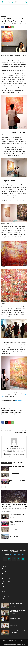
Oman (16, 412)
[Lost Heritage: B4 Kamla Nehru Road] (5, 468)
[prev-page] (2, 487)
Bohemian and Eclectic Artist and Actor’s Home (21, 431)
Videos (3, 599)
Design (3, 568)
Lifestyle (4, 589)
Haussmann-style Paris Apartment (18, 528)
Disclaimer (17, 640)
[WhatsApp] (12, 27)
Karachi (20, 410)
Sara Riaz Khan (19, 400)
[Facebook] (2, 27)
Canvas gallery (8, 408)
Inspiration (7, 14)
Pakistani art (4, 413)
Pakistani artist (11, 413)
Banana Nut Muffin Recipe (7, 430)
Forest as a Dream (16, 408)
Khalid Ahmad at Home (15, 624)
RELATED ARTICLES (6, 462)
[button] (2, 2)
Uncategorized (5, 596)
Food (3, 583)
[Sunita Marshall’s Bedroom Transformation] (5, 605)
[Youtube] (23, 559)
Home (2, 14)
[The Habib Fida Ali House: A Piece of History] (5, 475)
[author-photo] (14, 444)
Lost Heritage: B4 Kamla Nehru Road (13, 504)
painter (19, 412)
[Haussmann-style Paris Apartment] (5, 529)
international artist (13, 410)
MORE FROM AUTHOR (18, 462)
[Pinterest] (9, 27)
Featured (4, 576)
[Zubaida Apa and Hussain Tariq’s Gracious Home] (5, 632)
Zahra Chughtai (4, 506)
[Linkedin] (14, 559)
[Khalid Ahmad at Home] (5, 625)
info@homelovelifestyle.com (17, 554)
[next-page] (5, 487)
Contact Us (14, 641)
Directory (4, 571)
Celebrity (4, 566)
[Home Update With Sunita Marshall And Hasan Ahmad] (5, 612)
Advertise (22, 640)
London (11, 412)
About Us (4, 640)
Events (3, 573)
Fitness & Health (6, 578)
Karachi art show (5, 412)
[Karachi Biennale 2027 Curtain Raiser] (5, 481)
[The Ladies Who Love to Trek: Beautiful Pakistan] (5, 536)
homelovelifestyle (5, 410)
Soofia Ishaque (6, 23)
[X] (6, 27)
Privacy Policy (10, 640)
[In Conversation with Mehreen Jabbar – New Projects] (5, 618)
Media (3, 591)
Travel (3, 594)
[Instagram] (9, 559)
